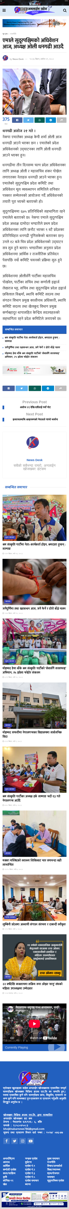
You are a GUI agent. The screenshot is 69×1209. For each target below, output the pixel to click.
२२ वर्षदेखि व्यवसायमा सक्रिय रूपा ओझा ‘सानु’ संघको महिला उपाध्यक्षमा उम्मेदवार (32, 986)
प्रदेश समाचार (10, 917)
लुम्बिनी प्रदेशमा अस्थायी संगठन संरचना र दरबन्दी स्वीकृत (34, 924)
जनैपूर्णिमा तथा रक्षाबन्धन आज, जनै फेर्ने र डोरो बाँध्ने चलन (32, 347)
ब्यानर (28, 1184)
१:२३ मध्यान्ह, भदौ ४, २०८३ (13, 993)
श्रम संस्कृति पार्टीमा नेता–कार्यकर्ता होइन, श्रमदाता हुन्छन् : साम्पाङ (32, 339)
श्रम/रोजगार (53, 1173)
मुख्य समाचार (9, 537)
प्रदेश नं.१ (30, 1166)
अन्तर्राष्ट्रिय (9, 1159)
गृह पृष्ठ (5, 34)
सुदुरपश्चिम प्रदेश (55, 1181)
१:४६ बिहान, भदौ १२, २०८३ (13, 613)
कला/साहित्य (9, 1173)
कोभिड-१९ (8, 1181)
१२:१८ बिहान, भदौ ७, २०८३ (13, 869)
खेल (5, 1184)
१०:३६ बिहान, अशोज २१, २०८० (41, 59)
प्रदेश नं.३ (30, 1173)
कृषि (5, 1177)
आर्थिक (6, 1166)
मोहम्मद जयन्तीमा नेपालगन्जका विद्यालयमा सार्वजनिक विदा (32, 734)
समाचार (8, 601)
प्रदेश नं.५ (30, 1177)
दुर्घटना (28, 1162)
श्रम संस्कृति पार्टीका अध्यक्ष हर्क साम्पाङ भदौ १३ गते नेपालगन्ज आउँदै (31, 798)
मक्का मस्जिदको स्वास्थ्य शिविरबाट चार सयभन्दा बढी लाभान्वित (32, 862)
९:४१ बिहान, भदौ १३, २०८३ (13, 553)
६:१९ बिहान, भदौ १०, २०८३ (13, 677)
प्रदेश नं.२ (30, 1170)
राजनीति (13, 34)
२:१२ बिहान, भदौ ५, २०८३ (13, 929)
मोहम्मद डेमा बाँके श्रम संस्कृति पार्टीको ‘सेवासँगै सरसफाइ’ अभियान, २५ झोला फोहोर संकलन (32, 355)
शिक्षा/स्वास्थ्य (53, 1170)
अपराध (6, 1162)
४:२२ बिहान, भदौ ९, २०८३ (13, 741)
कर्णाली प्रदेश (9, 1170)
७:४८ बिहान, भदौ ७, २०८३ (13, 805)
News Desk (18, 59)
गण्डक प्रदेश (31, 1159)
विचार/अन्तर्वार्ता (54, 1166)
